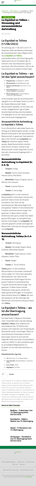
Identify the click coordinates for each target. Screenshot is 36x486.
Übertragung (14, 11)
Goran (11, 374)
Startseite (5, 11)
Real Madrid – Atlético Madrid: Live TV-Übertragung (21, 420)
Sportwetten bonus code (11, 470)
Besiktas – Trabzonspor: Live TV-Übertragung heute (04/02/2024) (21, 412)
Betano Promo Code (27, 470)
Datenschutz (30, 462)
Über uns (15, 464)
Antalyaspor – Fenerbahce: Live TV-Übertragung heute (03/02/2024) (21, 438)
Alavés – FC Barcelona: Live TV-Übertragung (20, 428)
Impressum (20, 462)
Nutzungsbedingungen (9, 462)
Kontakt (22, 464)
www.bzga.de (28, 477)
